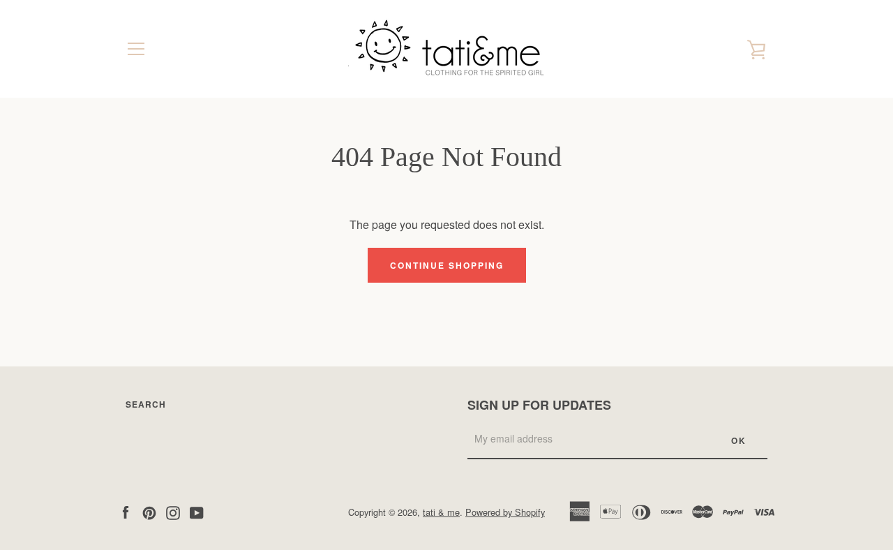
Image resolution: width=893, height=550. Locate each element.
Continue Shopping (447, 265)
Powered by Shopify (505, 512)
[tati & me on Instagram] (173, 511)
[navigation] (136, 48)
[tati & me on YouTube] (197, 511)
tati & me (441, 512)
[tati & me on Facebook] (126, 511)
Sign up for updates (539, 405)
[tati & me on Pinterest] (149, 511)
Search (146, 404)
